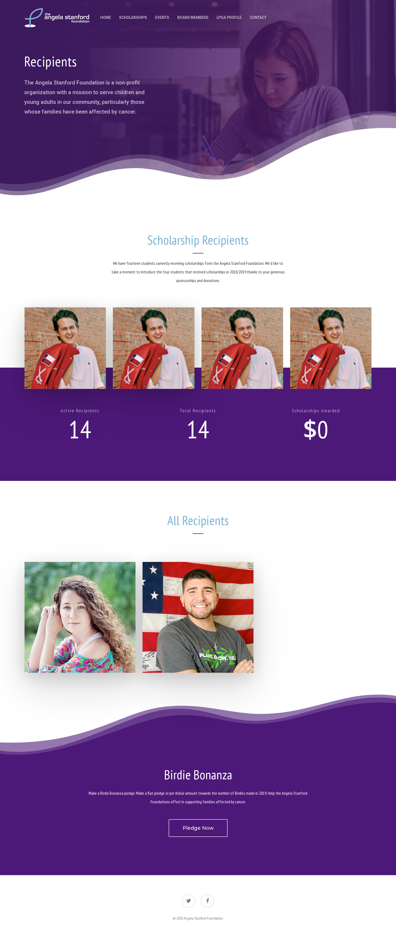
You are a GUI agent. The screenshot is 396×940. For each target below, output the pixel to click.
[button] (65, 348)
